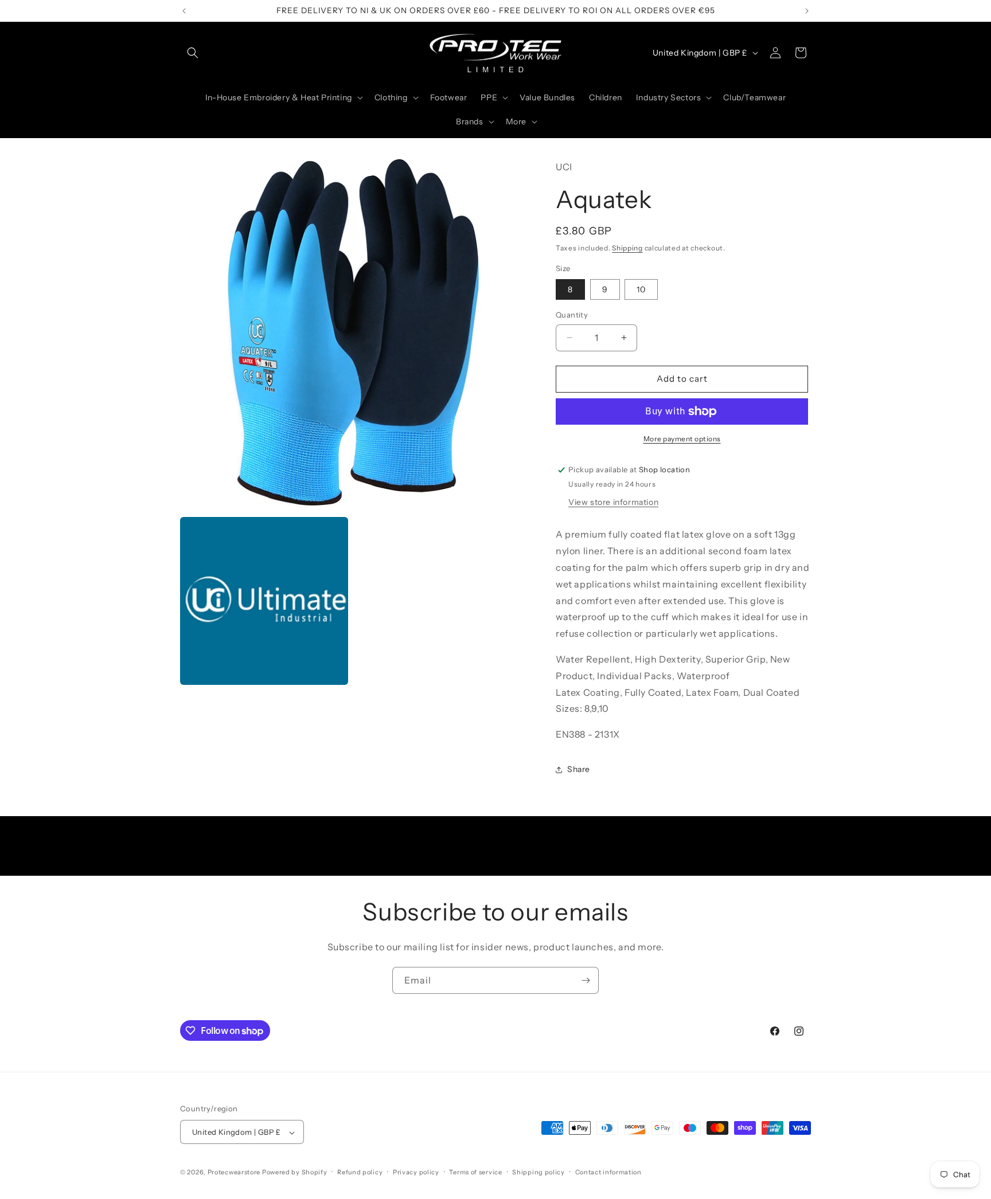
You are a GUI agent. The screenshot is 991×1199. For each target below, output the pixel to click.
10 (641, 289)
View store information (613, 502)
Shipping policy (538, 1172)
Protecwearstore (234, 1173)
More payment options (682, 438)
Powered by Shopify (294, 1173)
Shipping (627, 248)
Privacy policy (416, 1172)
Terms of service (475, 1172)
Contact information (608, 1172)
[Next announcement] (807, 11)
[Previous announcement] (184, 11)
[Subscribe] (585, 980)
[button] (192, 52)
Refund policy (360, 1172)
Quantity (572, 314)
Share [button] (578, 769)
